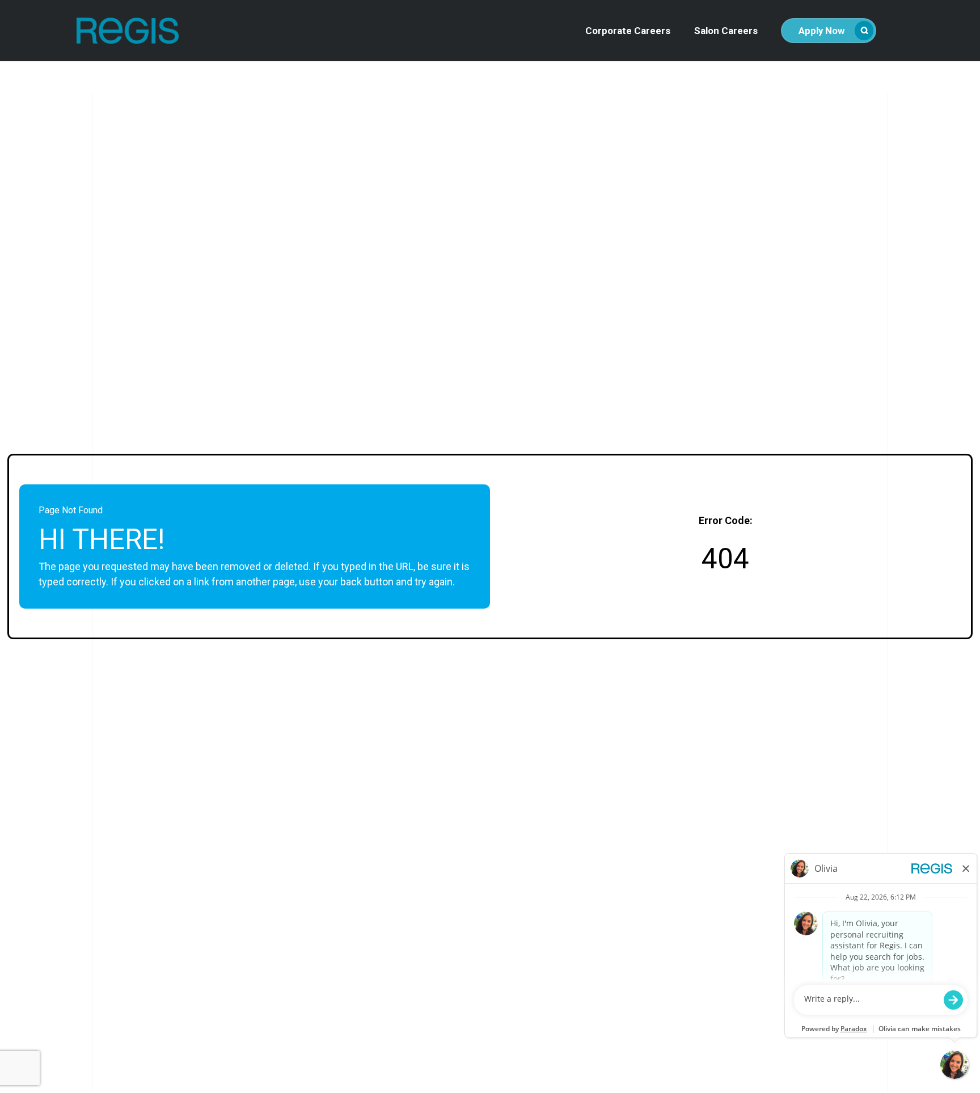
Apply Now (821, 30)
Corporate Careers (627, 31)
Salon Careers (726, 31)
